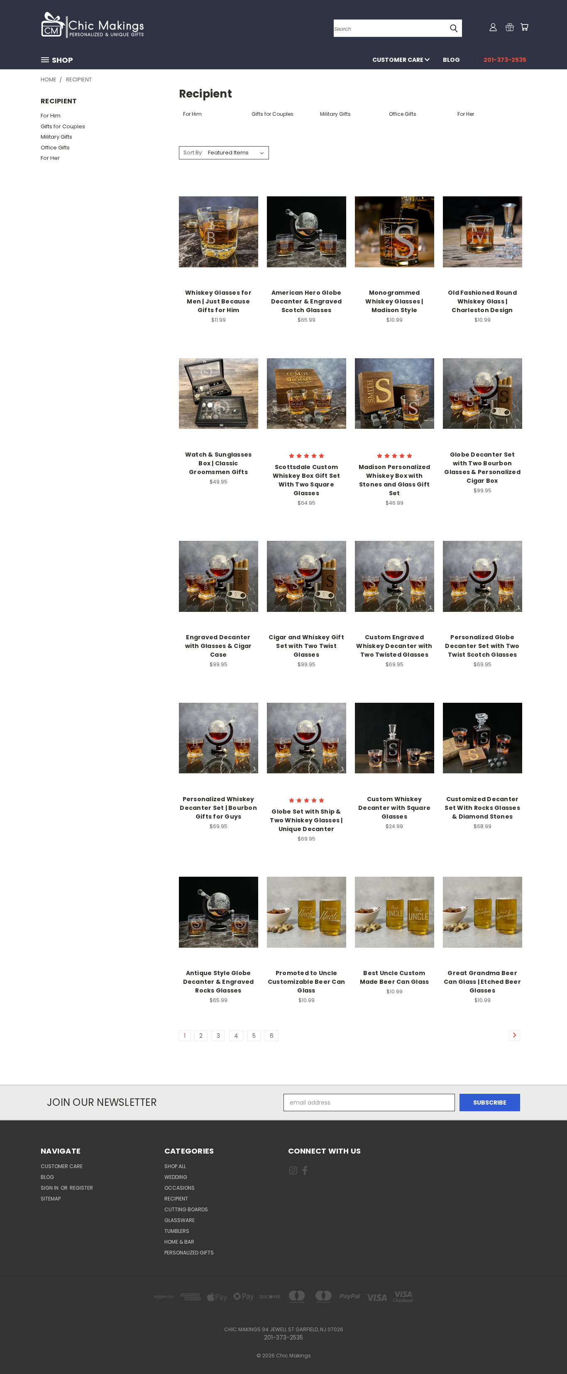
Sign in (50, 1187)
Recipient (176, 1198)
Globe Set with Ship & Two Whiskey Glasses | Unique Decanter (306, 820)
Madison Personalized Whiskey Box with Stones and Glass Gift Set (394, 480)
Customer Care (398, 60)
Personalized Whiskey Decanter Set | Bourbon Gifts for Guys (218, 808)
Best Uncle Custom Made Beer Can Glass (394, 977)
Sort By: (193, 152)
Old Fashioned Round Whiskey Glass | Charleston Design (482, 301)
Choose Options (218, 230)
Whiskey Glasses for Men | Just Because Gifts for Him (218, 301)
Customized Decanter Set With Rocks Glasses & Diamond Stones (482, 808)
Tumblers (176, 1231)
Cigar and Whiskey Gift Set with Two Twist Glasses (306, 646)
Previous (545, 1348)
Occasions (179, 1187)
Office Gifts (55, 148)
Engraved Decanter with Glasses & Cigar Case (218, 646)
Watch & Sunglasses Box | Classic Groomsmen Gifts (218, 463)
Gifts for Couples (63, 126)
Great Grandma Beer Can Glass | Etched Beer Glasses (482, 982)
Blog (451, 60)
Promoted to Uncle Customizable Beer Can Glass (306, 982)
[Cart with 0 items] (524, 27)
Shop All (175, 1166)
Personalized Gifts (189, 1252)
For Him (51, 116)
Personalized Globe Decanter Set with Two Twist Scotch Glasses (482, 646)
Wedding (175, 1177)
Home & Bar (179, 1241)
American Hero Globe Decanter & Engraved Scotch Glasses (306, 301)
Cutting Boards (186, 1209)
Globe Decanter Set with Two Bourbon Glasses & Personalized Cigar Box (482, 467)
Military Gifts (56, 137)
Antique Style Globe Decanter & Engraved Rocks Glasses (218, 982)
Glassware (179, 1220)
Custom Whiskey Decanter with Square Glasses (394, 808)
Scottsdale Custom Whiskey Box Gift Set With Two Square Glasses (306, 480)
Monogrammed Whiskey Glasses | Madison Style (394, 301)
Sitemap (51, 1198)
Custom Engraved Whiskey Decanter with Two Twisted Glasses (394, 646)
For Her (50, 158)
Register (81, 1187)
